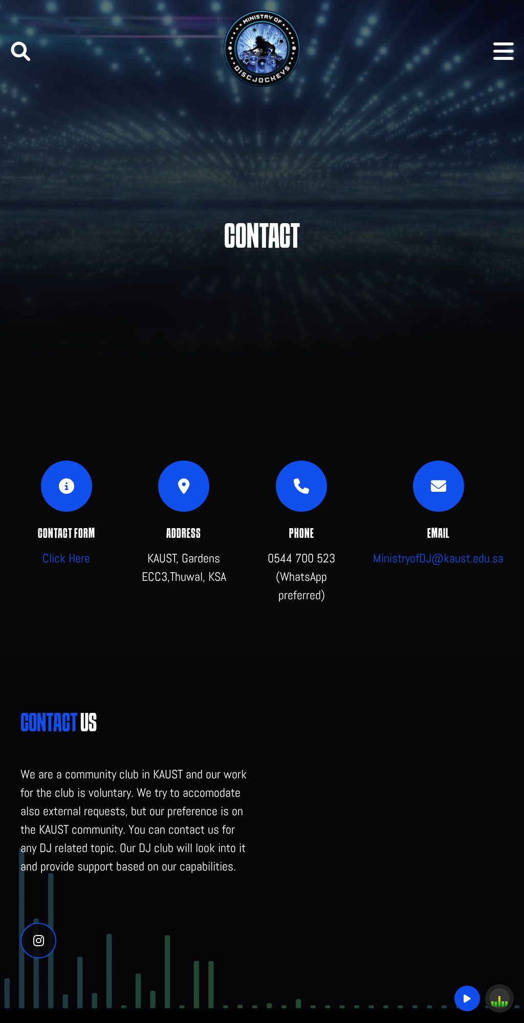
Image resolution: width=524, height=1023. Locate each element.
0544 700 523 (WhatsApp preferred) (301, 576)
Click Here (66, 558)
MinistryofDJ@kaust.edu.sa (438, 558)
